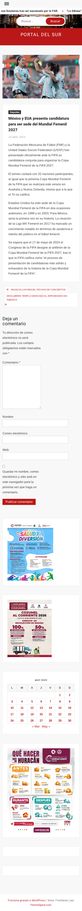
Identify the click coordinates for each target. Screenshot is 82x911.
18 (21, 714)
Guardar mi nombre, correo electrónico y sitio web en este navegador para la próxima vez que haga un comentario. (20, 482)
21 (50, 714)
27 (41, 720)
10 (12, 707)
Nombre (7, 416)
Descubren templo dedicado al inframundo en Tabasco (36, 298)
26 (32, 720)
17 (12, 714)
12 (32, 707)
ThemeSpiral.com (40, 904)
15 (59, 707)
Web (5, 449)
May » (46, 726)
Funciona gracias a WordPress (26, 900)
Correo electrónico (14, 433)
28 (50, 720)
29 (59, 720)
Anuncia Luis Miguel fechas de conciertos (38, 289)
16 (69, 707)
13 (41, 707)
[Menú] (6, 4)
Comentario (11, 362)
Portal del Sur (41, 34)
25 (21, 720)
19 (32, 714)
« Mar (36, 726)
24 (12, 720)
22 (59, 714)
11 (22, 707)
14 (50, 707)
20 (41, 714)
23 (69, 714)
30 (69, 720)
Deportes (14, 112)
